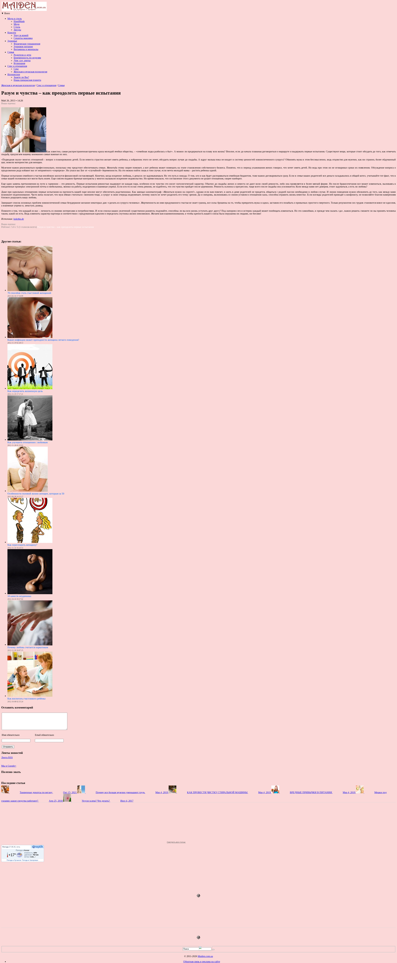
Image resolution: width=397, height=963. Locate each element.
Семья (10, 52)
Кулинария (19, 63)
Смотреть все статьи (176, 842)
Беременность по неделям (27, 57)
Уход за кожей (21, 35)
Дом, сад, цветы (22, 60)
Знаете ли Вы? (21, 77)
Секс (16, 69)
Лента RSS (7, 757)
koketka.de (18, 219)
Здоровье (12, 41)
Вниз (5, 13)
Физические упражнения (27, 43)
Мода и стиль (14, 18)
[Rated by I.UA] (205, 950)
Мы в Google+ (8, 766)
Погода (5, 847)
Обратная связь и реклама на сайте (201, 961)
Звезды (17, 29)
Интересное (13, 74)
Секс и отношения (17, 66)
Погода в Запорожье (30, 860)
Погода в (22, 850)
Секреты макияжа (23, 38)
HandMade (19, 21)
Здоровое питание (23, 46)
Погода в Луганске (14, 860)
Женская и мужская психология (30, 71)
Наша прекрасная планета (27, 80)
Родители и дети (22, 55)
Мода (16, 24)
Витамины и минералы (26, 49)
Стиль (17, 27)
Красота (11, 32)
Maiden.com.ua (205, 956)
